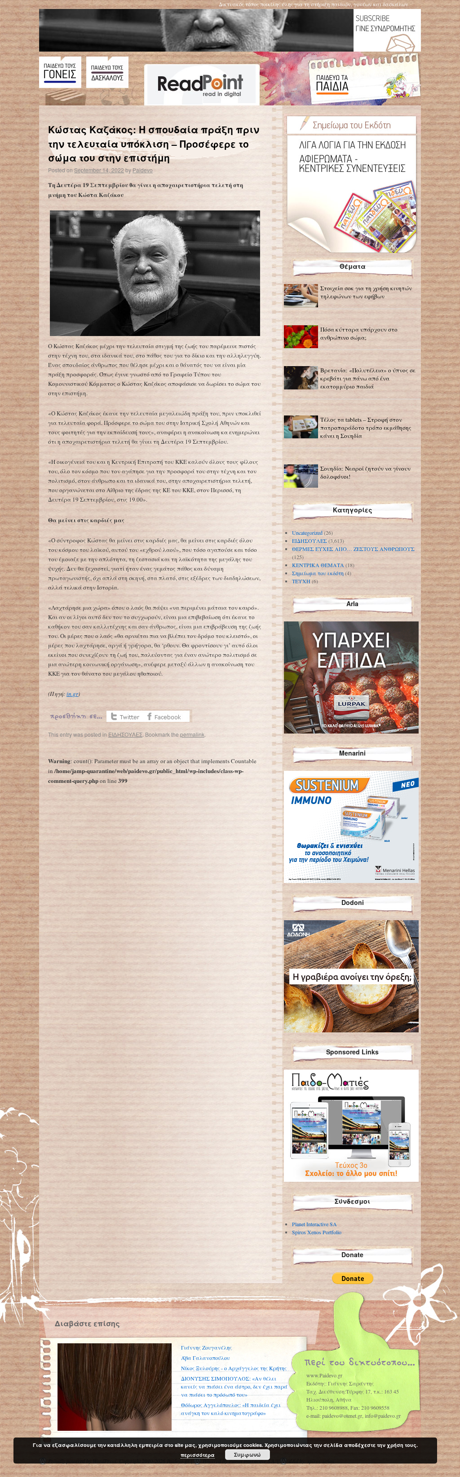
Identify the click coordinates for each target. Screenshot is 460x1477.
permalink (192, 734)
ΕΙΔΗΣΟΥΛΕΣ (125, 734)
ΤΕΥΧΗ (301, 581)
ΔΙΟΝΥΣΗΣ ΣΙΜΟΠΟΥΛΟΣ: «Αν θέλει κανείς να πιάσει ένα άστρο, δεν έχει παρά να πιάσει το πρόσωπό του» (234, 1386)
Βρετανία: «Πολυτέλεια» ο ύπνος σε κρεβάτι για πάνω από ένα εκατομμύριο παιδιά (368, 378)
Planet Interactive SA (314, 1224)
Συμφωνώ (247, 1455)
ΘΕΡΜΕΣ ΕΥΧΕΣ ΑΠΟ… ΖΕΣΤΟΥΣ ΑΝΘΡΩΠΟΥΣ (353, 548)
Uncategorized (307, 532)
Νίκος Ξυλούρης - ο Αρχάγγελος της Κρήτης (234, 1368)
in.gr (72, 694)
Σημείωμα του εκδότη (318, 573)
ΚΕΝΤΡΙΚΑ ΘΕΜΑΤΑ (318, 564)
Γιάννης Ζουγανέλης (206, 1347)
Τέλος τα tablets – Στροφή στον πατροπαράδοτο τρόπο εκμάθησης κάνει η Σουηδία (365, 427)
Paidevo (143, 170)
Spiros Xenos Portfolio (316, 1232)
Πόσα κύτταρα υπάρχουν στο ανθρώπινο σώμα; (359, 333)
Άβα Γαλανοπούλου (205, 1357)
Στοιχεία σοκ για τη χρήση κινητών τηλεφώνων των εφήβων (366, 292)
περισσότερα (198, 1454)
